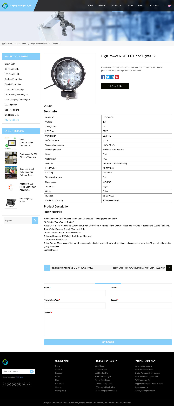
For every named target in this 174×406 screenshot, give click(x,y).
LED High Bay (11, 105)
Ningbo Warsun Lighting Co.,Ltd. (147, 373)
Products (116, 6)
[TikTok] (29, 384)
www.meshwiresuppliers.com (146, 377)
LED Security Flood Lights (16, 94)
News (130, 6)
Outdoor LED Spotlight (14, 89)
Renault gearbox (141, 387)
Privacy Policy (60, 391)
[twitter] (14, 384)
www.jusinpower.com (143, 366)
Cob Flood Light (12, 110)
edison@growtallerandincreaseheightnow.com (114, 403)
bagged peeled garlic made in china (149, 384)
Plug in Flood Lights (14, 84)
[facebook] (4, 384)
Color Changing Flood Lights (17, 99)
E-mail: (114, 288)
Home (90, 6)
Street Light (10, 64)
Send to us (117, 86)
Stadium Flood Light (13, 79)
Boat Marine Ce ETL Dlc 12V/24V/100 (76, 268)
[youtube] (19, 384)
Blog (140, 6)
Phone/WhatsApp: (52, 300)
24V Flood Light (24, 43)
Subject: (114, 300)
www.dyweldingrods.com (145, 391)
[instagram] (24, 384)
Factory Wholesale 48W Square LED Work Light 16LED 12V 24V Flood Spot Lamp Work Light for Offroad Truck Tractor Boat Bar (135, 268)
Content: (48, 313)
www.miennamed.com (144, 370)
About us (102, 6)
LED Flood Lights (12, 74)
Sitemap (58, 387)
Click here (19, 377)
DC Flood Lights (12, 69)
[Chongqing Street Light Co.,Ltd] (14, 362)
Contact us (153, 6)
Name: (47, 288)
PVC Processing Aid (142, 380)
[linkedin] (9, 384)
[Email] (32, 371)
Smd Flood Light (12, 115)
